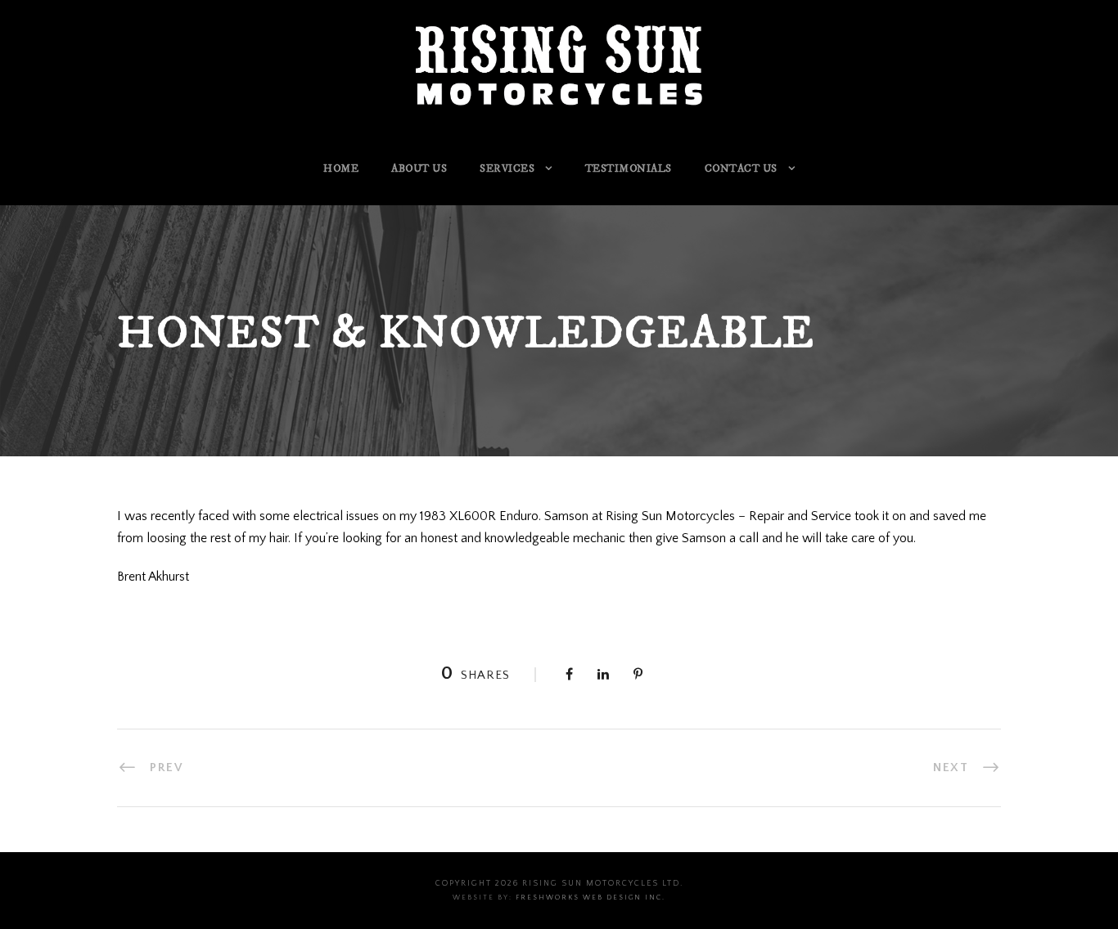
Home (340, 168)
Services (507, 168)
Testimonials (628, 168)
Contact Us (741, 168)
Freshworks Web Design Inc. (590, 897)
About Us (419, 168)
